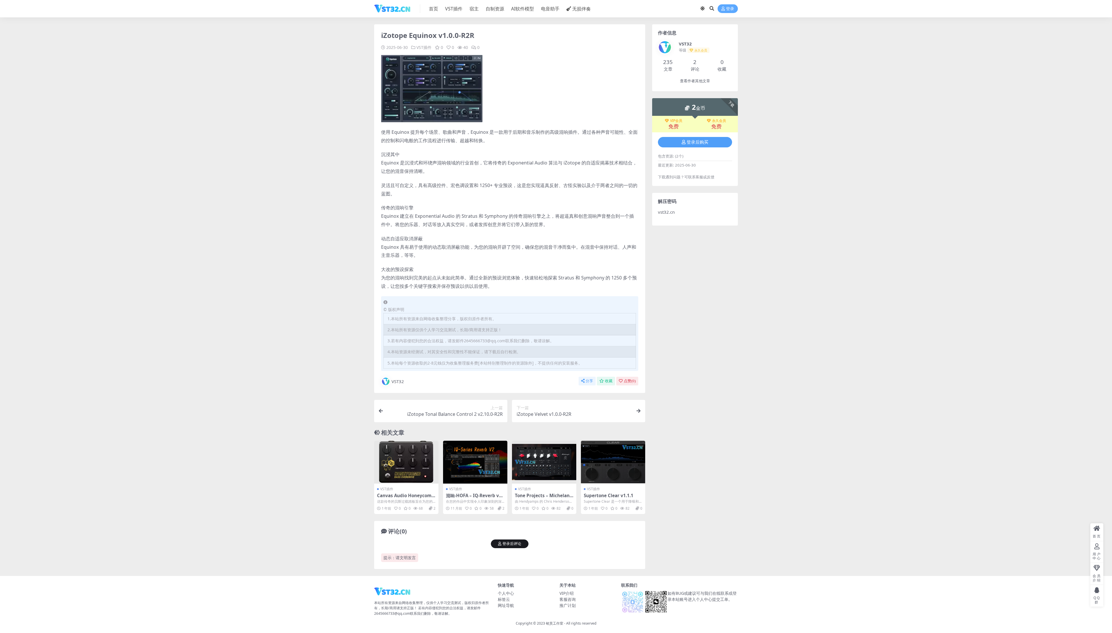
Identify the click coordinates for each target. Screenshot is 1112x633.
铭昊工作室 (554, 623)
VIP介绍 (566, 593)
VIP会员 (676, 121)
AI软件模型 (522, 9)
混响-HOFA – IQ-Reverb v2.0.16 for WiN (474, 498)
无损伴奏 (581, 9)
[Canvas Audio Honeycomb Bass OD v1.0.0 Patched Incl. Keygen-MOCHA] (406, 462)
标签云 (504, 599)
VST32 (398, 381)
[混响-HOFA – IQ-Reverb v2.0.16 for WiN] (475, 462)
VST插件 (453, 9)
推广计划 (567, 605)
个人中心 (506, 593)
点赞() (630, 381)
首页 (433, 9)
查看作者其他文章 (695, 81)
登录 (730, 9)
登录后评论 (511, 543)
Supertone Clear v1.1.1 (608, 495)
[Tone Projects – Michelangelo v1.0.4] (544, 462)
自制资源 (495, 9)
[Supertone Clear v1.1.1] (613, 462)
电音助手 (550, 9)
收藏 (608, 381)
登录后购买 (697, 142)
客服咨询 (567, 599)
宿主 (474, 9)
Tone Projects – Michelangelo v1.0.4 (544, 498)
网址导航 (506, 605)
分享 (589, 381)
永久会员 (719, 121)
